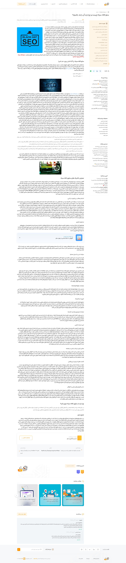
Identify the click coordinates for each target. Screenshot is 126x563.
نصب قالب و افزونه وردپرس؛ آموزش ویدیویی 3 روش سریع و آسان (100, 95)
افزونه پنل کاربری (104, 121)
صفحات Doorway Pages (102, 42)
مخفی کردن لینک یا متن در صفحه (100, 53)
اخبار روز (53, 4)
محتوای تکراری (104, 34)
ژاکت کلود (35, 558)
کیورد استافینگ (104, 45)
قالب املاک (105, 135)
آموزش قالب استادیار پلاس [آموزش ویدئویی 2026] (100, 102)
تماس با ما (81, 558)
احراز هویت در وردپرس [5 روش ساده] (100, 158)
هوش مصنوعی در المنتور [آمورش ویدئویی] (100, 155)
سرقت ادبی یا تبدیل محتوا (102, 37)
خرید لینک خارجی (104, 50)
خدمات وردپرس (44, 4)
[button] (16, 496)
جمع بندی (105, 63)
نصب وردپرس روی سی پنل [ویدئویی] (99, 151)
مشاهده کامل (26, 438)
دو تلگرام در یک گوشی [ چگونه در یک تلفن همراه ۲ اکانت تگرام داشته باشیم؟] (99, 91)
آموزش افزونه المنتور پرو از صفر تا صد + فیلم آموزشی (99, 105)
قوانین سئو (69, 68)
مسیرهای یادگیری (63, 4)
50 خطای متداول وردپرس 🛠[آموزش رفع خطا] (99, 109)
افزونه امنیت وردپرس (103, 127)
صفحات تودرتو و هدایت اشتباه (101, 48)
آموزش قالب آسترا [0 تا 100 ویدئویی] (100, 153)
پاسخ (80, 529)
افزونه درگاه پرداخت (103, 123)
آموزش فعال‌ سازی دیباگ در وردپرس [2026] (100, 161)
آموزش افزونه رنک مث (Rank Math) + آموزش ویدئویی (100, 98)
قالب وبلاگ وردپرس (103, 133)
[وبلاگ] (108, 12)
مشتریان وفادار (96, 558)
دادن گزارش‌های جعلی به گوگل (101, 58)
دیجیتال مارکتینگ (91, 4)
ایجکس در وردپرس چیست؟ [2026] (100, 149)
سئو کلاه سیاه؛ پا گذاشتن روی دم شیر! (99, 27)
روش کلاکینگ (104, 40)
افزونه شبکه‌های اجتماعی (102, 125)
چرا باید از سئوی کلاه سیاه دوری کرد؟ (100, 61)
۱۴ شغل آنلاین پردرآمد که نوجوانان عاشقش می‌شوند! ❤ (100, 81)
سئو (97, 12)
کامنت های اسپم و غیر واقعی (101, 55)
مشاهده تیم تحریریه (70, 465)
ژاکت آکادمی (74, 4)
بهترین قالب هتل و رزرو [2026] (101, 146)
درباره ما (88, 558)
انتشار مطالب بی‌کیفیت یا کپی (101, 32)
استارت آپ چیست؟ (100, 178)
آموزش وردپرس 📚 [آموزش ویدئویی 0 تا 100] (99, 88)
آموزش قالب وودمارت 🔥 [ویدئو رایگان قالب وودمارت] (99, 84)
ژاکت (82, 4)
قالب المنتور (105, 129)
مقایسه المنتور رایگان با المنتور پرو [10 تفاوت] (99, 166)
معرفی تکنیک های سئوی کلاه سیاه (100, 29)
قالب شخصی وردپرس (103, 131)
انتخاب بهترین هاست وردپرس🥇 (101, 164)
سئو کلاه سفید (74, 94)
